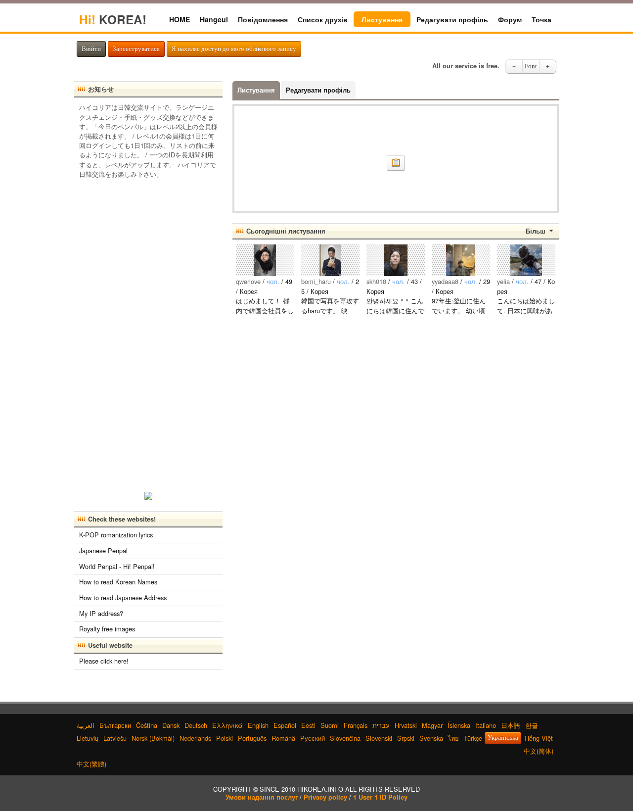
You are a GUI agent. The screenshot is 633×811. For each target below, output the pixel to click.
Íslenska (459, 725)
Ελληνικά (227, 725)
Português (252, 738)
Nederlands (195, 738)
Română (283, 738)
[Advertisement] (148, 332)
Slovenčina (345, 738)
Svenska (431, 738)
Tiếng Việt (538, 738)
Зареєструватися (136, 49)
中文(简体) (538, 751)
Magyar (432, 725)
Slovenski (378, 738)
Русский (312, 738)
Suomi (329, 725)
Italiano (485, 725)
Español (284, 725)
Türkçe (473, 738)
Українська (503, 737)
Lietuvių (87, 738)
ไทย (453, 738)
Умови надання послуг (262, 797)
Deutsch (195, 725)
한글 (531, 725)
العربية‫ (85, 725)
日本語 (510, 725)
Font (531, 66)
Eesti (308, 725)
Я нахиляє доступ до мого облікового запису (234, 49)
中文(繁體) (91, 763)
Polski (224, 738)
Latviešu (115, 738)
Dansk (171, 725)
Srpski (405, 738)
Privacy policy (325, 797)
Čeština (146, 725)
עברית (381, 725)
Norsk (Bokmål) (153, 738)
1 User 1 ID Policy (380, 797)
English (258, 725)
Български (115, 725)
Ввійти (91, 49)
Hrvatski (406, 725)
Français (355, 725)
